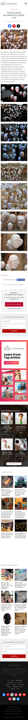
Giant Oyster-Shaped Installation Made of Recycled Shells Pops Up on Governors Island (21, 607)
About (7, 709)
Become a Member (14, 304)
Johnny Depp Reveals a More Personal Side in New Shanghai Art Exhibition (7, 585)
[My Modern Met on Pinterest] (7, 694)
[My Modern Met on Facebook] (3, 694)
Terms (20, 713)
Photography (19, 680)
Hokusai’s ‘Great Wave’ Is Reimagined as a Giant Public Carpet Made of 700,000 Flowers (7, 492)
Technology (15, 686)
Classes (14, 684)
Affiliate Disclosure (9, 713)
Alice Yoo (10, 21)
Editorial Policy (13, 709)
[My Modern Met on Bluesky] (18, 698)
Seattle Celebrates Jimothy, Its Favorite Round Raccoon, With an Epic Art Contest (7, 607)
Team (19, 709)
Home (12, 9)
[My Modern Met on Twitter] (12, 694)
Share (21, 280)
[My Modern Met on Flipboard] (20, 694)
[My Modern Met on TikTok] (10, 698)
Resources (8, 684)
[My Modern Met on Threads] (14, 698)
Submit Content (8, 711)
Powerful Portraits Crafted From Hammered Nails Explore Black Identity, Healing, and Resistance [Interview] (6, 630)
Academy (12, 689)
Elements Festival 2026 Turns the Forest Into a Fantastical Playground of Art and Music (21, 492)
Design (12, 680)
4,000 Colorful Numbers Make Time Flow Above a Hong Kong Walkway (21, 585)
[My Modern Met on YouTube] (24, 694)
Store (18, 689)
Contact (14, 711)
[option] (7, 395)
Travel (21, 686)
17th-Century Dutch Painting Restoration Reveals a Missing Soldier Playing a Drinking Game (7, 514)
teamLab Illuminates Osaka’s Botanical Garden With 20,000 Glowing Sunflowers (21, 535)
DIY (16, 682)
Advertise (19, 711)
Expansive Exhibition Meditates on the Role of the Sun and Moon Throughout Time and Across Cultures (21, 629)
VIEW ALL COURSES (11, 362)
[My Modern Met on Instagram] (16, 694)
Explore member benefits (14, 308)
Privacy (16, 713)
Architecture (11, 682)
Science (9, 686)
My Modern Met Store (10, 410)
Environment (21, 684)
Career (20, 682)
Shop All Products (14, 463)
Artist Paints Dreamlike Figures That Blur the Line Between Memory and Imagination (20, 514)
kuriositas (6, 275)
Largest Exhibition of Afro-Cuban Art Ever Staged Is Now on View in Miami (7, 535)
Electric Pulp (21, 717)
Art (16, 9)
